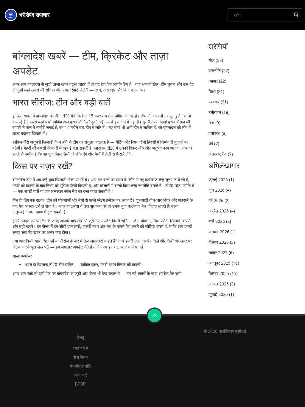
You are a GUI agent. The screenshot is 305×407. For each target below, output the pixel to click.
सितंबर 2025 (223, 273)
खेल (215, 60)
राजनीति (218, 70)
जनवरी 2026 (222, 231)
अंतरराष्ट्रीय (220, 154)
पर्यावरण (217, 133)
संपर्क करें (80, 375)
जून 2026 (219, 190)
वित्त (214, 122)
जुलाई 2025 (221, 294)
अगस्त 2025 (221, 284)
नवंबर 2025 (221, 252)
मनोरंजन (219, 112)
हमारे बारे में (80, 348)
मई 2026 (219, 200)
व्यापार (217, 81)
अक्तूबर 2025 (223, 263)
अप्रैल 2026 (221, 211)
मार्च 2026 (219, 221)
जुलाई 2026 (221, 179)
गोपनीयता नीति (80, 366)
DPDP (80, 384)
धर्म (213, 143)
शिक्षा (216, 91)
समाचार (218, 102)
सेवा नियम (80, 357)
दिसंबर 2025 (221, 242)
